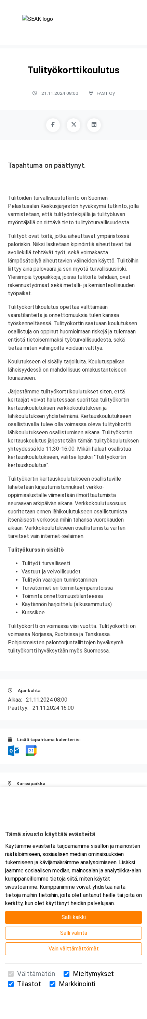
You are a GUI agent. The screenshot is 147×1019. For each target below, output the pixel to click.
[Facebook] (53, 125)
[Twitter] (73, 125)
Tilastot (29, 984)
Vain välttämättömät (74, 948)
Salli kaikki (74, 917)
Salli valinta (73, 933)
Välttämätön (36, 974)
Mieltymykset (93, 974)
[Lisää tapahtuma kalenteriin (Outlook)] (14, 750)
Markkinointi (77, 984)
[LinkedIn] (94, 125)
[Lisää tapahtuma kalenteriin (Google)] (31, 750)
